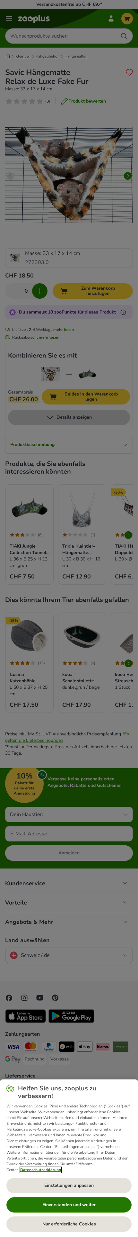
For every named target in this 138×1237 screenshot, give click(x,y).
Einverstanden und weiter (69, 1205)
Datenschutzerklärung (40, 1169)
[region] (69, 1158)
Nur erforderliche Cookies (69, 1224)
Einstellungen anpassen (69, 1185)
